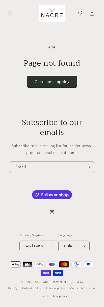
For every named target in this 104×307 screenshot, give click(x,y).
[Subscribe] (88, 167)
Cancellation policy (54, 296)
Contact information (83, 288)
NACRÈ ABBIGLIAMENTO (50, 282)
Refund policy (31, 288)
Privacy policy (55, 288)
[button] (10, 13)
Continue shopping (52, 82)
